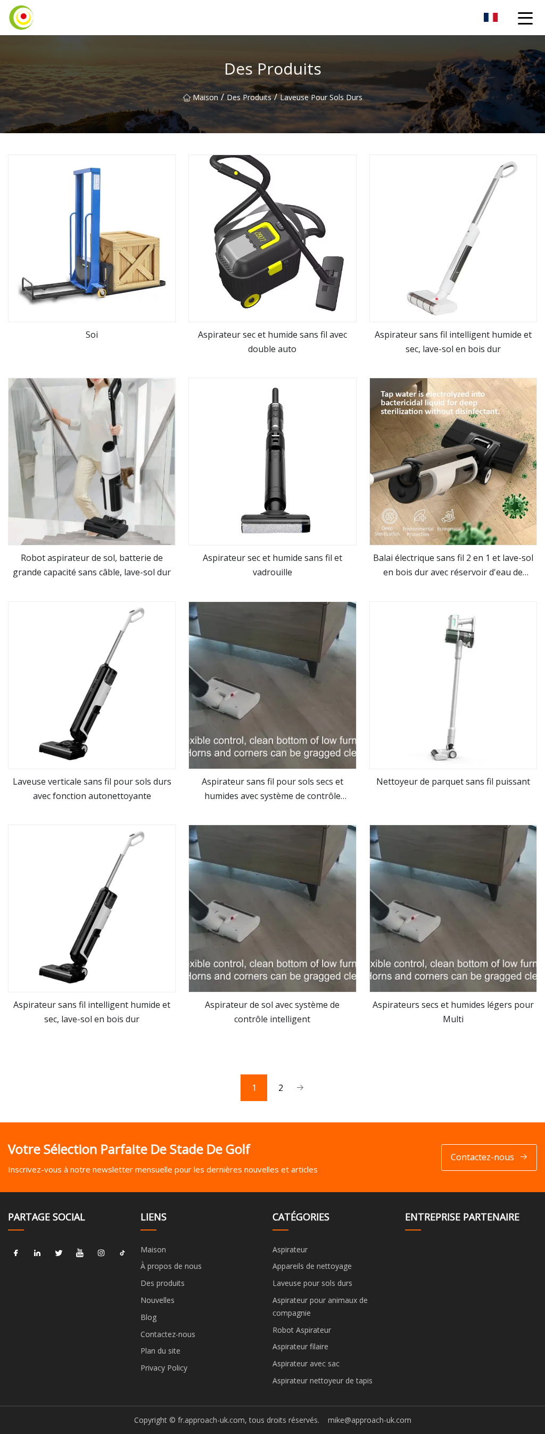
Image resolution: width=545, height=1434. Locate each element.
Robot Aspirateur (301, 1330)
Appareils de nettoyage (312, 1266)
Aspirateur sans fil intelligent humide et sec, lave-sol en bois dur (453, 342)
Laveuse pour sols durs (321, 97)
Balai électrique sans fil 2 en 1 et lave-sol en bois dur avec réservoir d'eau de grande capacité (453, 566)
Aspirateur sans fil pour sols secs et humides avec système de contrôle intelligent (272, 789)
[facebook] (16, 1253)
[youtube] (80, 1253)
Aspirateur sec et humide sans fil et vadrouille (272, 565)
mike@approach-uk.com (369, 1420)
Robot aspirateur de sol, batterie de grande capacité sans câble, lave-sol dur (92, 565)
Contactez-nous (482, 1157)
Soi (92, 334)
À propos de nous (171, 1266)
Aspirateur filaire (300, 1346)
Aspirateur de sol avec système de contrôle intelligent (272, 1012)
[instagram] (101, 1253)
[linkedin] (37, 1253)
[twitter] (59, 1253)
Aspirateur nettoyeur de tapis (322, 1380)
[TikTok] (122, 1253)
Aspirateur (290, 1249)
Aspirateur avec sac (306, 1363)
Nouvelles (158, 1300)
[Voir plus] (92, 238)
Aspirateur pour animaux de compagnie (320, 1306)
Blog (148, 1317)
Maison (205, 97)
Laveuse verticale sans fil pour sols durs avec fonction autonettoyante (92, 789)
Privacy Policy (164, 1368)
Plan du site (160, 1351)
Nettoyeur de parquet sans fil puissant (453, 781)
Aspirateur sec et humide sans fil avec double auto (272, 342)
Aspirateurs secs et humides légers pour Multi (453, 1012)
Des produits (249, 97)
